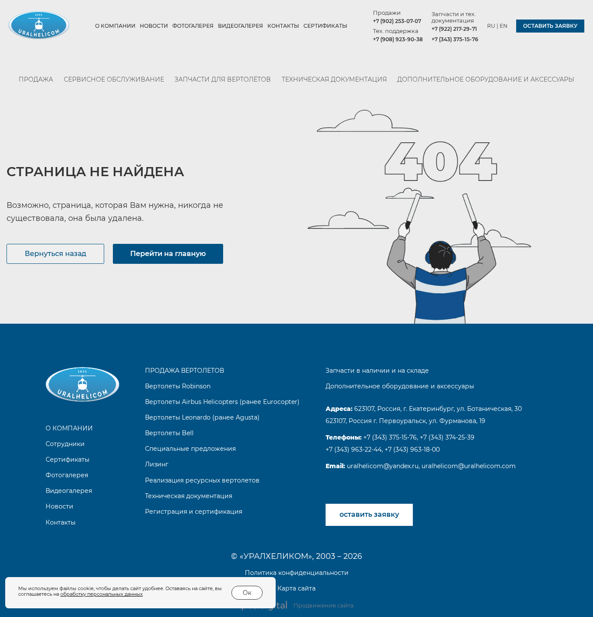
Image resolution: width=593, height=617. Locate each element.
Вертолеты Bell (169, 433)
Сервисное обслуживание (114, 79)
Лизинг (156, 464)
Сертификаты (325, 26)
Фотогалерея (193, 26)
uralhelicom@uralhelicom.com (469, 466)
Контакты (283, 26)
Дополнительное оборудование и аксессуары (485, 79)
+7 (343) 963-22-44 (354, 449)
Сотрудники (65, 444)
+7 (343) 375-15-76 (455, 39)
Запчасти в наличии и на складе (377, 370)
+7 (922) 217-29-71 (454, 29)
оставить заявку (550, 26)
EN (503, 26)
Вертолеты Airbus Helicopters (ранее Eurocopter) (222, 402)
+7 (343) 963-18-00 (412, 449)
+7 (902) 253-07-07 (397, 21)
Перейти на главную (168, 253)
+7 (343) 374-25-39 (447, 437)
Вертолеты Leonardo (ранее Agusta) (202, 417)
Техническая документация (334, 79)
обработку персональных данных (101, 594)
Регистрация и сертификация (193, 511)
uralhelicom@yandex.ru (381, 466)
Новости (154, 26)
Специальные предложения (190, 449)
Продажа (36, 79)
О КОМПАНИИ (115, 26)
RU (491, 26)
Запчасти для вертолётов (223, 79)
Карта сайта (296, 588)
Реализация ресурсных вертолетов (202, 480)
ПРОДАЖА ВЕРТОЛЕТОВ (184, 370)
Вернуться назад (55, 253)
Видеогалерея (240, 26)
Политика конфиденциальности (297, 572)
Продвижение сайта (323, 605)
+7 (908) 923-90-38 (398, 39)
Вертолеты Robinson (178, 386)
